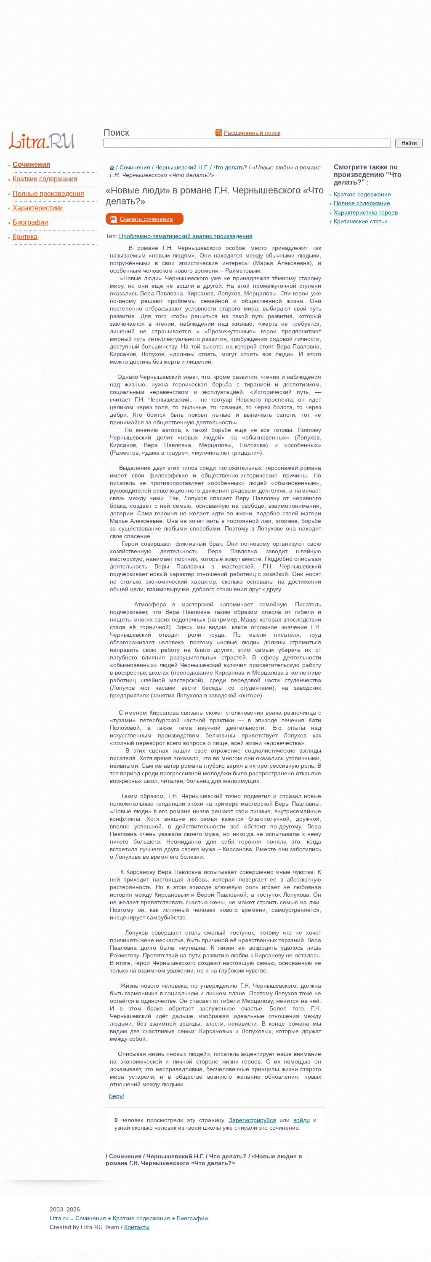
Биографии (30, 222)
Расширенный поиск (252, 132)
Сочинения (31, 164)
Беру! (116, 1096)
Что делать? (230, 167)
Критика (25, 236)
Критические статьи (361, 221)
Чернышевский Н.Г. (181, 167)
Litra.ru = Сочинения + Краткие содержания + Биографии (129, 1218)
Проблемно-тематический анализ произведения (186, 236)
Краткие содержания (45, 178)
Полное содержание (362, 203)
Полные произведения (48, 193)
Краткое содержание (362, 194)
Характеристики (38, 208)
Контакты (136, 1227)
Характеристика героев (366, 212)
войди (301, 1120)
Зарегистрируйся (252, 1120)
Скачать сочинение (146, 218)
